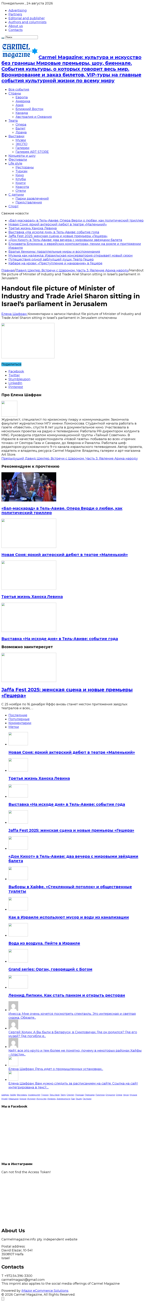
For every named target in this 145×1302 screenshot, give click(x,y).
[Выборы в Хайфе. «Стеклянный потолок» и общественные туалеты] (18, 879)
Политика (100, 1095)
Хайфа (13, 1095)
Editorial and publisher (26, 18)
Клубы (21, 179)
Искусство (41, 1099)
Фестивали (17, 160)
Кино (20, 175)
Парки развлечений (32, 198)
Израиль (51, 1099)
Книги (21, 183)
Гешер (79, 1099)
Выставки (16, 136)
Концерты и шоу (22, 156)
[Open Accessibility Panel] (2, 1299)
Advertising (17, 10)
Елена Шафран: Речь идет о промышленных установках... (55, 1069)
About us (15, 26)
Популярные (19, 719)
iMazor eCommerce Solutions (44, 1291)
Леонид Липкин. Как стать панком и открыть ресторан (66, 995)
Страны (14, 93)
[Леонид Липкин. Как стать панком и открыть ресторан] (18, 987)
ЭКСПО (21, 144)
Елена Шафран (14, 314)
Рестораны (25, 167)
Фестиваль (22, 1095)
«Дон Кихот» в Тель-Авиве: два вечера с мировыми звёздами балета (65, 240)
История (31, 1099)
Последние (17, 715)
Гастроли (87, 1099)
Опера (21, 125)
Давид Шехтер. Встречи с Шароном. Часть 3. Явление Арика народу (72, 270)
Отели (21, 191)
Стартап (70, 1095)
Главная (8, 270)
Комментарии (19, 723)
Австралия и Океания (34, 117)
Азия (20, 105)
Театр (13, 121)
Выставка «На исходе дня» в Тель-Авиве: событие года (53, 232)
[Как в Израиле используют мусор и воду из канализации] (18, 909)
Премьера (90, 1095)
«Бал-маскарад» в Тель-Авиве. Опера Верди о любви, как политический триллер (76, 220)
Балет (20, 128)
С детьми (16, 195)
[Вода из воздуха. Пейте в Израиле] (18, 935)
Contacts (15, 30)
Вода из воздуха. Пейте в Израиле (44, 943)
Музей (4, 1099)
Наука (126, 1095)
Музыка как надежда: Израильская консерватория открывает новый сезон (70, 255)
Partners (15, 14)
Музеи (21, 140)
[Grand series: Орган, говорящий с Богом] (18, 961)
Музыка (133, 1095)
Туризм (21, 171)
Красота (22, 187)
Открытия (110, 1095)
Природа (79, 1095)
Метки (13, 727)
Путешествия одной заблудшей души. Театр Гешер (51, 259)
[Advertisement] (72, 1199)
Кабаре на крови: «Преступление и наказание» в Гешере (55, 263)
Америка (23, 101)
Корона (22, 1099)
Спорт (13, 206)
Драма (21, 132)
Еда (73, 1099)
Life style (15, 163)
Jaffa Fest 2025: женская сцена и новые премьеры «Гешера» (58, 236)
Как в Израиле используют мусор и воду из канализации (68, 917)
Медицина (13, 1099)
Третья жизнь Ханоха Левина (32, 228)
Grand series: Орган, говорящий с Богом (50, 969)
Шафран (5, 1095)
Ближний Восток (29, 109)
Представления (29, 202)
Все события (18, 89)
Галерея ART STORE (32, 152)
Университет (34, 1095)
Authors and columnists (27, 22)
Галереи (22, 148)
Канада (22, 113)
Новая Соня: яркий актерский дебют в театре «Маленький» (57, 224)
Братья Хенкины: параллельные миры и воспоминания (54, 252)
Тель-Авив (55, 1095)
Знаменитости (63, 1099)
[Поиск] (2, 38)
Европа (22, 97)
